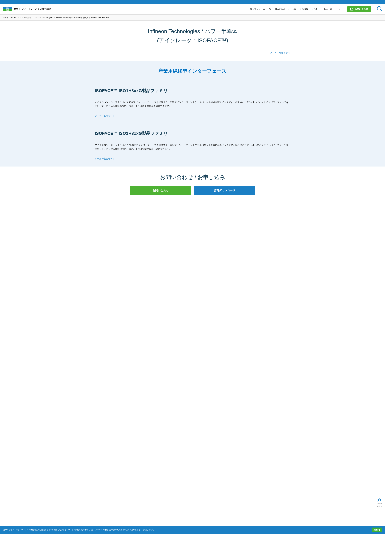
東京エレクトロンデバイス (27, 9)
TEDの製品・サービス (285, 9)
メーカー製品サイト (105, 116)
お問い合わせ (361, 9)
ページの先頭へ (379, 505)
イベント (316, 9)
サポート (340, 9)
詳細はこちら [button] (148, 530)
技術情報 (304, 9)
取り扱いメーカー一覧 (260, 9)
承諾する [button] (377, 530)
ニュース (328, 9)
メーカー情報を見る (280, 53)
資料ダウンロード (224, 190)
